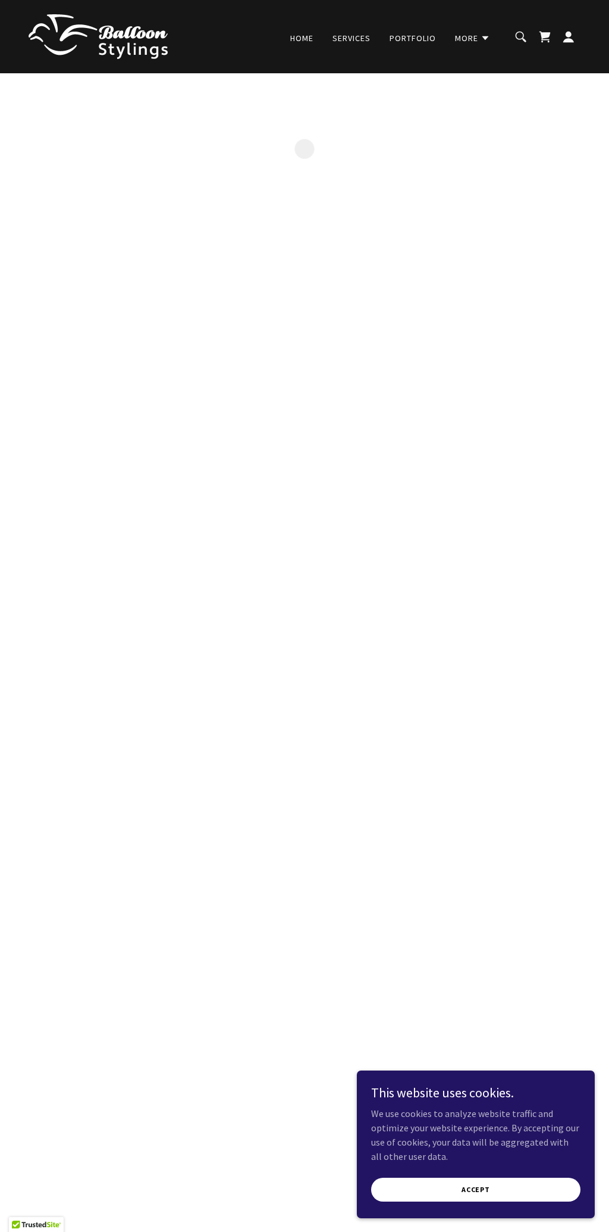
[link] (98, 35)
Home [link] (301, 38)
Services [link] (351, 38)
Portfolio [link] (413, 38)
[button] (472, 38)
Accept (476, 1189)
